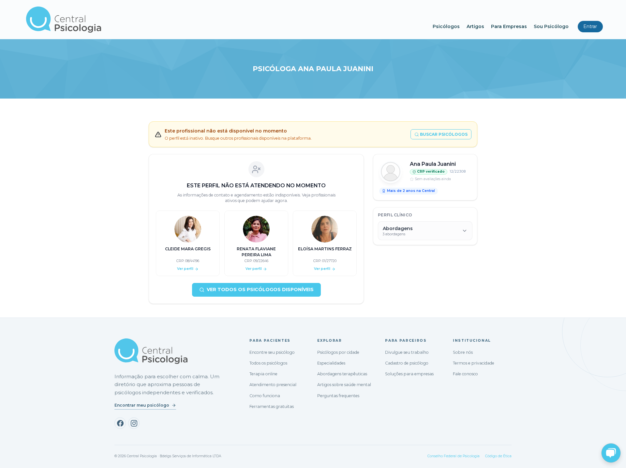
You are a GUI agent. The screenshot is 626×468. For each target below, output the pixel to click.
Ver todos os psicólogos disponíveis (260, 289)
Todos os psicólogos (268, 363)
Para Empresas (509, 26)
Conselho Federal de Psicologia (453, 456)
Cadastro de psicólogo (406, 363)
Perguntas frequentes (338, 395)
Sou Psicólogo (551, 26)
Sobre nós (463, 352)
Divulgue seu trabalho (407, 352)
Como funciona (264, 395)
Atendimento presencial (272, 384)
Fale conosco (465, 373)
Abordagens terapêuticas (342, 373)
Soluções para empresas (409, 373)
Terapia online (263, 373)
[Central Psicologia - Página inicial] (226, 20)
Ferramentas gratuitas (271, 406)
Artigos (475, 26)
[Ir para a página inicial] (150, 351)
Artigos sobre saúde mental (344, 384)
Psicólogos (446, 26)
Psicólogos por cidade (338, 352)
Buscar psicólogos (444, 134)
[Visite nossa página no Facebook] (120, 423)
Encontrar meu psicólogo (141, 405)
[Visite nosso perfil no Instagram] (134, 423)
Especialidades (331, 363)
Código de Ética (498, 456)
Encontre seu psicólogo (272, 352)
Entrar (590, 26)
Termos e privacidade (473, 363)
